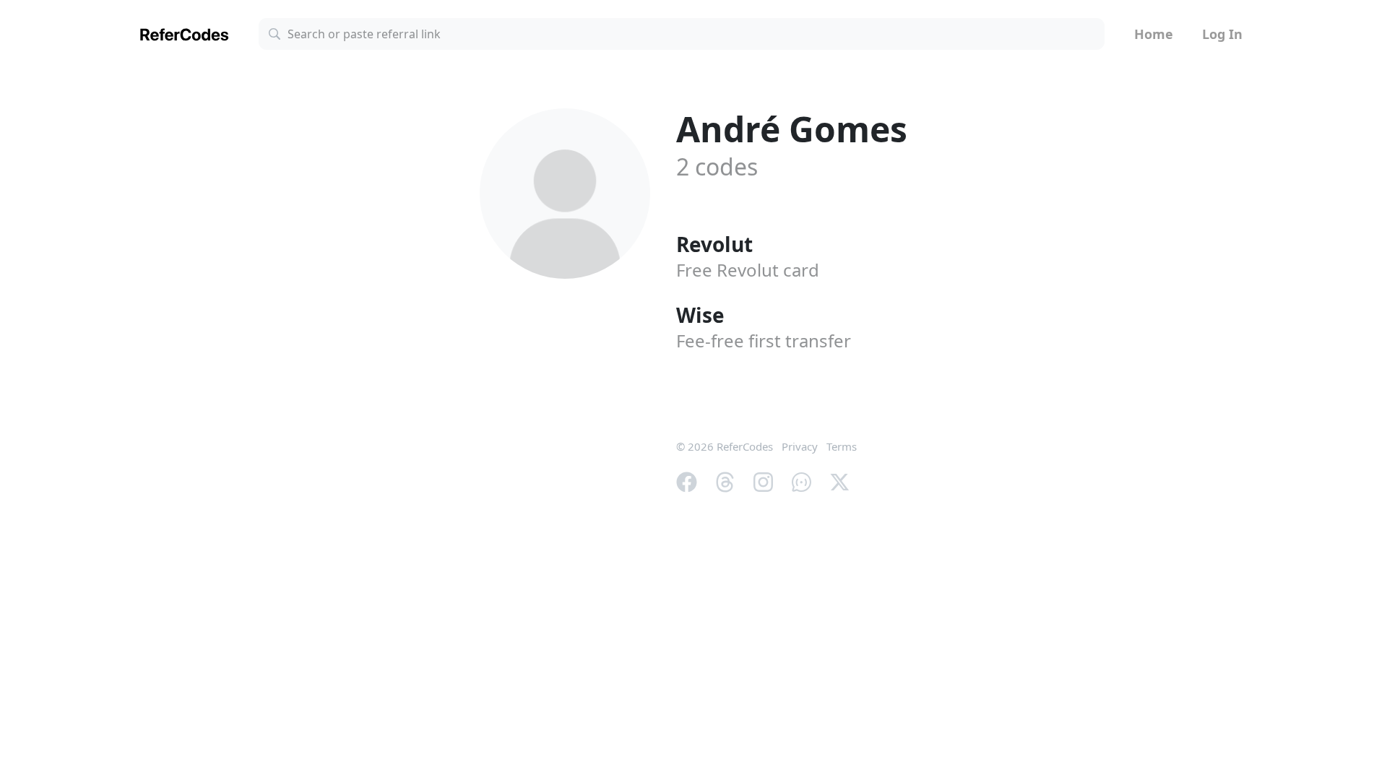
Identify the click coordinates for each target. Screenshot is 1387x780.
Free (747, 270)
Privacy (800, 446)
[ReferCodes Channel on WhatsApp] (801, 481)
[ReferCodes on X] (839, 481)
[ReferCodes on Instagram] (763, 481)
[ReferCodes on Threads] (724, 481)
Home (1153, 34)
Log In (1222, 34)
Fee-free (763, 340)
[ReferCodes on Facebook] (686, 481)
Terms (841, 446)
